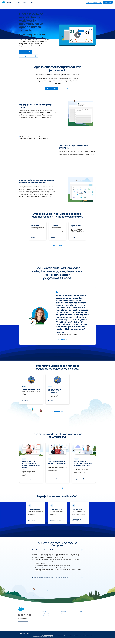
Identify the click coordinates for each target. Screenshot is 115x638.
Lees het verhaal (61, 339)
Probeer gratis (31, 520)
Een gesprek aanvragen (55, 520)
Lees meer (64, 88)
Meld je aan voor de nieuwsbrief (76, 520)
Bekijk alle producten (57, 245)
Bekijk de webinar (26, 479)
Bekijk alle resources (56, 488)
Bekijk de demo (24, 52)
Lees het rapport (51, 88)
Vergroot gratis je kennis (57, 411)
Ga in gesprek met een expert (27, 56)
